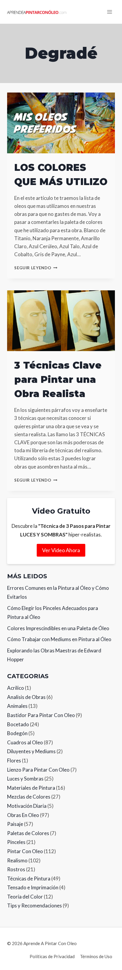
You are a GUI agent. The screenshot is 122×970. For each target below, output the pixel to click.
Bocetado (18, 724)
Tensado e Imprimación (32, 887)
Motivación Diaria (26, 806)
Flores (14, 760)
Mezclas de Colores (28, 797)
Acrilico (15, 688)
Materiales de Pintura (31, 788)
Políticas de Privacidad (52, 956)
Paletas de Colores (28, 833)
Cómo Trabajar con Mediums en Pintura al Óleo (59, 639)
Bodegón (17, 733)
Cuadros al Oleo (25, 742)
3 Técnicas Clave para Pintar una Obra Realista (58, 379)
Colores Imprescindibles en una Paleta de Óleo (58, 628)
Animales (17, 706)
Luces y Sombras (25, 778)
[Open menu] (109, 11)
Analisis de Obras (26, 697)
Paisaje (15, 824)
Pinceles (16, 842)
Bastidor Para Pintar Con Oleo (41, 715)
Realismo (17, 860)
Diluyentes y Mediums (31, 751)
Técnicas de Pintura (28, 878)
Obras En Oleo (23, 815)
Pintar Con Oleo (25, 851)
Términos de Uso (96, 956)
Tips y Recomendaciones (34, 905)
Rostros (16, 869)
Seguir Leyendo (35, 267)
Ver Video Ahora (61, 550)
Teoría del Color (25, 896)
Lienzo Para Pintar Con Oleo (38, 770)
